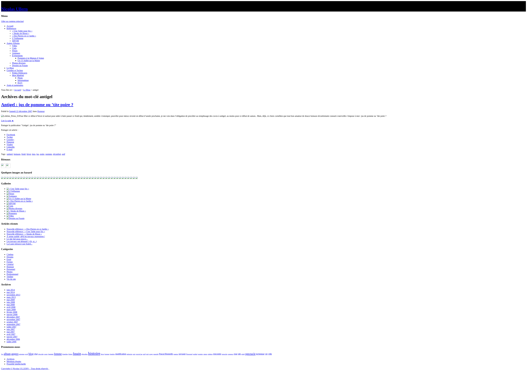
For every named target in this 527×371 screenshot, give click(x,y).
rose (235, 354)
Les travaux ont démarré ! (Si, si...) (22, 241)
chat (36, 354)
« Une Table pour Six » (22, 31)
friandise (65, 354)
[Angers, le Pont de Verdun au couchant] (112, 178)
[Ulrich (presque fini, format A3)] (2, 178)
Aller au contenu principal (12, 21)
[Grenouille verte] (128, 178)
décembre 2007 (13, 317)
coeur (46, 354)
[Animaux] (12, 196)
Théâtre (10, 277)
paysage (182, 354)
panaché (156, 354)
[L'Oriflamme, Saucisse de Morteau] (62, 178)
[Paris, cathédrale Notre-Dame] (24, 178)
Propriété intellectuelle (16, 364)
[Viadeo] (3, 167)
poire (42, 154)
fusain (77, 353)
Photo (20, 78)
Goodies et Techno (15, 70)
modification (120, 354)
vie (266, 354)
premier (200, 354)
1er (2, 354)
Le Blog (10, 68)
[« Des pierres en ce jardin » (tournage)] (10, 178)
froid (23, 154)
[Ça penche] (68, 178)
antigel (10, 154)
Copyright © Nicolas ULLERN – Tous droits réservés (24, 368)
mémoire (129, 354)
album (7, 353)
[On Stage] (106, 178)
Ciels (14, 48)
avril (26, 354)
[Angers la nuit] (90, 178)
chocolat (41, 354)
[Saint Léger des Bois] (8, 178)
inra (33, 154)
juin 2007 (11, 329)
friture (70, 354)
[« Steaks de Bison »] (16, 211)
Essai (9, 259)
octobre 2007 (12, 322)
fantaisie (50, 354)
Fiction (10, 262)
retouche (224, 354)
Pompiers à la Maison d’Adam (31, 58)
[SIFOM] (38, 178)
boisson (17, 154)
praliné (195, 354)
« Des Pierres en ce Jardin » (24, 36)
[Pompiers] (12, 213)
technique (260, 354)
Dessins (10, 257)
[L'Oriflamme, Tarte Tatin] (60, 178)
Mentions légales (14, 361)
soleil (243, 354)
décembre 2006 (13, 339)
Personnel (11, 269)
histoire (94, 353)
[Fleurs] (10, 193)
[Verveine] (65, 178)
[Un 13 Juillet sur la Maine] (32, 178)
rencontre (217, 354)
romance (230, 354)
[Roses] (49, 178)
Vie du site (11, 279)
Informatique (23, 80)
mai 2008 (11, 304)
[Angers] (57, 178)
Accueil (10, 26)
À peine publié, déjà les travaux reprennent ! (26, 236)
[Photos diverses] (14, 208)
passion (175, 354)
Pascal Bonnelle (166, 354)
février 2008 (12, 312)
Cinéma (10, 254)
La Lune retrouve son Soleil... (19, 244)
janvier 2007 (12, 337)
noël (144, 354)
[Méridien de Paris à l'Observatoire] (126, 178)
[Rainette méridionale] (35, 178)
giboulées (85, 354)
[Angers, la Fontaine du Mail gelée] (46, 178)
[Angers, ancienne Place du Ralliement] (79, 178)
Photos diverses (19, 63)
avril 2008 (11, 307)
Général (10, 264)
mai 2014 (11, 292)
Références (11, 28)
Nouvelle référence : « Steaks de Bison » (24, 234)
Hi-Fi (20, 83)
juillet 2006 (11, 342)
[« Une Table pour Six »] (18, 189)
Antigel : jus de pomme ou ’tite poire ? (37, 104)
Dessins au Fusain (20, 65)
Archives (10, 359)
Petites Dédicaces (19, 73)
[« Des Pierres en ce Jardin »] (20, 201)
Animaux (16, 53)
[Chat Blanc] (27, 178)
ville (270, 354)
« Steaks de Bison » (20, 33)
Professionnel (12, 274)
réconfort (57, 154)
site (239, 354)
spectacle (250, 353)
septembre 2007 (13, 324)
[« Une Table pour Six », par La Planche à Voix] (76, 178)
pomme (48, 154)
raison (205, 354)
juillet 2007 (11, 327)
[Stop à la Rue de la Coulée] (98, 178)
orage (151, 354)
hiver (29, 154)
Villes (14, 46)
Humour (41, 111)
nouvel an (139, 354)
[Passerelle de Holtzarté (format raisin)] (137, 178)
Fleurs (14, 51)
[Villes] (10, 216)
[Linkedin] (8, 167)
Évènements (17, 55)
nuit (147, 354)
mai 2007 (11, 332)
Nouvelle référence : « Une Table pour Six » (26, 231)
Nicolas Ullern (14, 8)
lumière (112, 354)
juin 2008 (11, 302)
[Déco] (82, 178)
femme (58, 353)
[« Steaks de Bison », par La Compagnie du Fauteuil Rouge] (13, 178)
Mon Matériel (18, 75)
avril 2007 (11, 334)
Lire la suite (7, 121)
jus (37, 154)
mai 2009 (11, 300)
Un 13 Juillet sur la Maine (29, 60)
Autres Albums (13, 43)
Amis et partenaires (15, 85)
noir (134, 354)
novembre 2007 (13, 319)
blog (31, 353)
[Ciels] (10, 206)
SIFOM (15, 41)
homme (107, 354)
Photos (9, 272)
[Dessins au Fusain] (15, 218)
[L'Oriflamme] (13, 191)
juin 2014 (11, 290)
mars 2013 (11, 297)
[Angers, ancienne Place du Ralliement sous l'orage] (30, 178)
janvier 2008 (12, 314)
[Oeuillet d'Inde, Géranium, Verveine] (84, 178)
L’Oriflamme (17, 38)
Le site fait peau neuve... (17, 239)
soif (63, 154)
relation (210, 354)
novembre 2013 (13, 295)
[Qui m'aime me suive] (117, 178)
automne (22, 354)
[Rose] (52, 178)
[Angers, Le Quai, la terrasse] (5, 178)
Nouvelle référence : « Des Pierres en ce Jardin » (28, 229)
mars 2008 (11, 309)
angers (15, 353)
